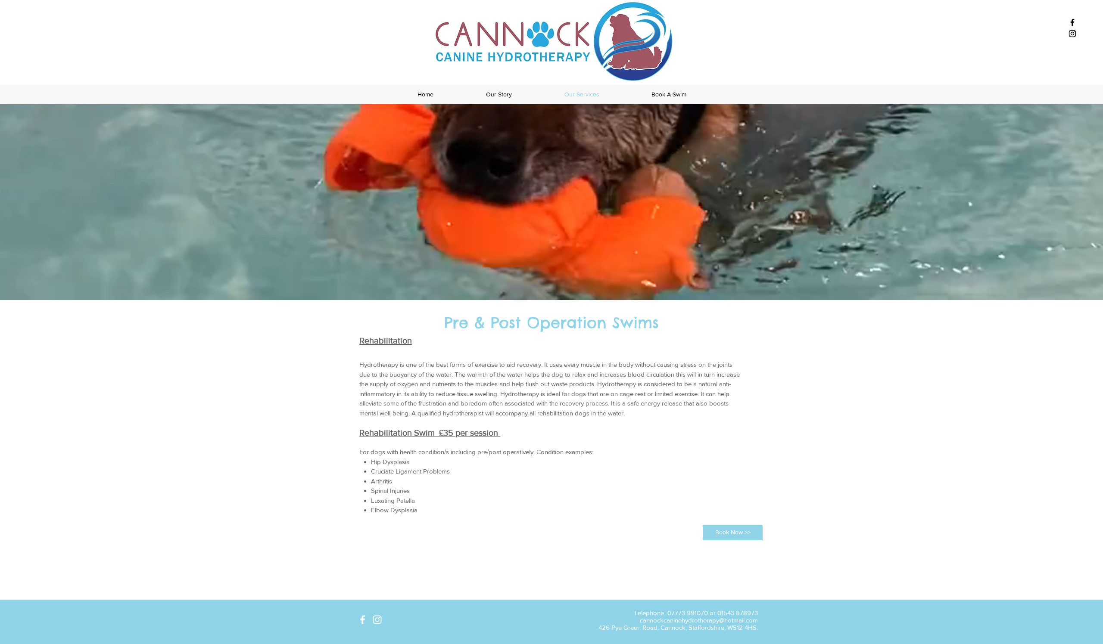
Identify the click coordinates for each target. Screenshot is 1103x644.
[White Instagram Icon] (377, 619)
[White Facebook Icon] (362, 619)
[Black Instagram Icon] (1072, 33)
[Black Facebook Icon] (1072, 22)
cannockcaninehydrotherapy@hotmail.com (699, 620)
